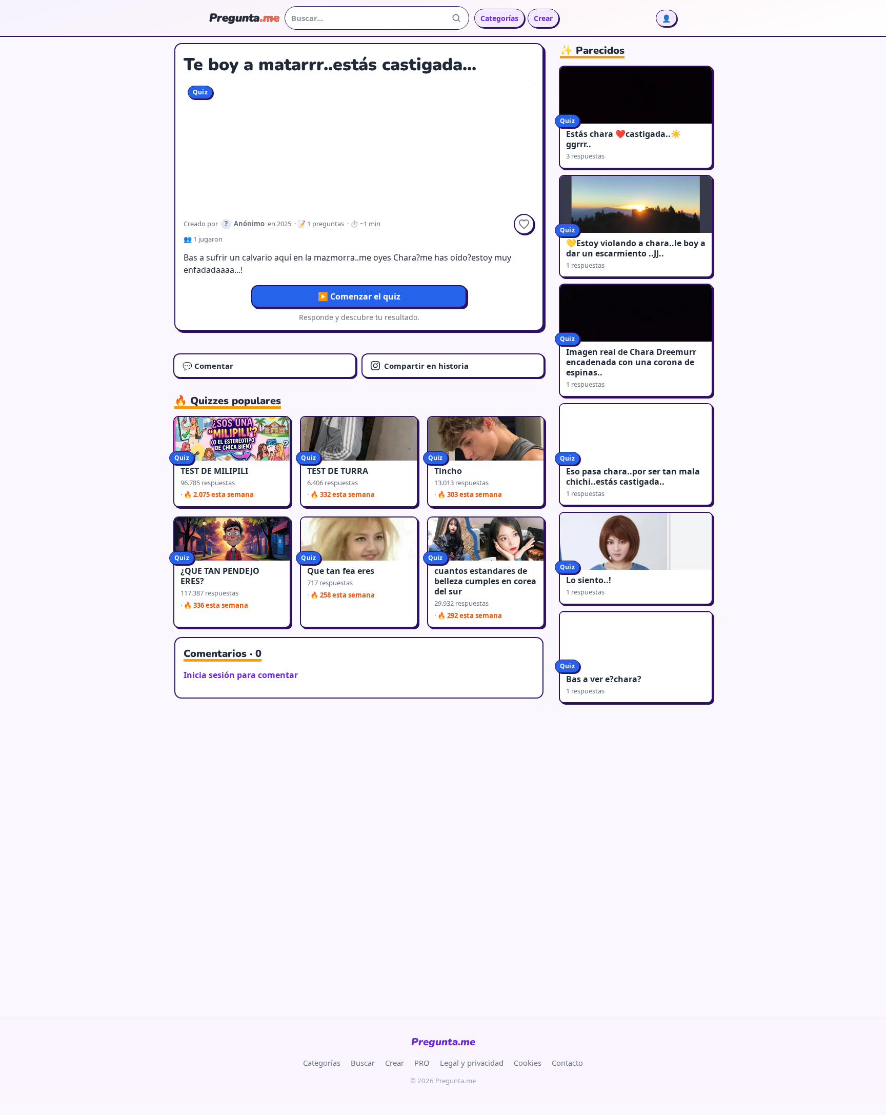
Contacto (567, 1063)
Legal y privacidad (472, 1063)
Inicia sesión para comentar (241, 675)
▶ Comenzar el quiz (359, 296)
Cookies (527, 1063)
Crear (543, 18)
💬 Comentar (208, 366)
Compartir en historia (426, 366)
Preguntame (443, 1042)
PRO (422, 1063)
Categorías (499, 18)
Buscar (363, 1063)
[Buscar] (456, 18)
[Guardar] (524, 224)
